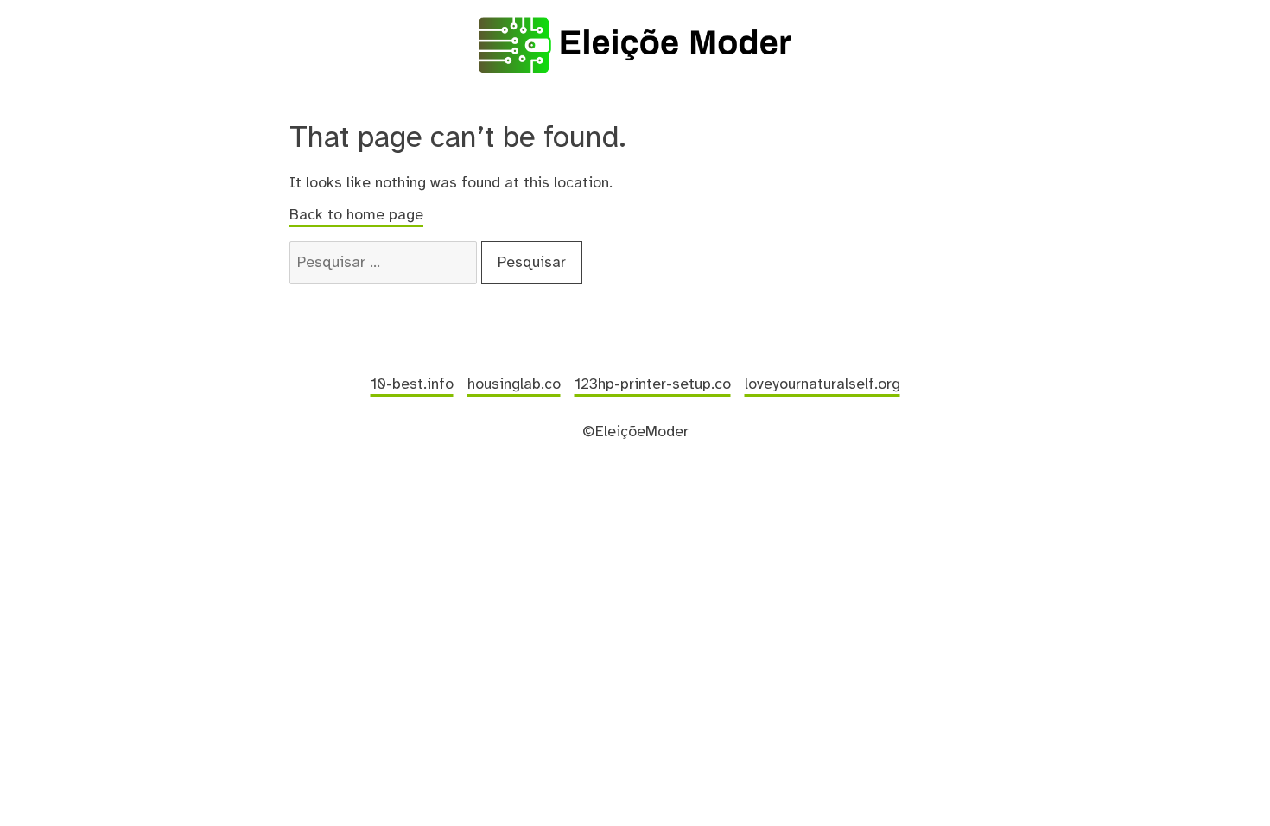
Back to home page (356, 215)
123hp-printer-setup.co (653, 384)
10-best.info (412, 384)
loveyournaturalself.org (822, 384)
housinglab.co (514, 384)
